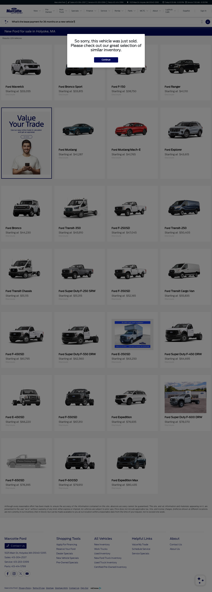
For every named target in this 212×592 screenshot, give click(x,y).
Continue (106, 60)
